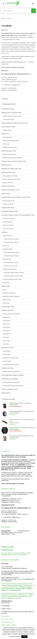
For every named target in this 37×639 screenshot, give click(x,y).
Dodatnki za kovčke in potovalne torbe (12, 158)
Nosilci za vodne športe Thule (10, 190)
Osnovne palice (6, 351)
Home (2, 18)
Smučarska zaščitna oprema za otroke (13, 276)
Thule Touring (6, 341)
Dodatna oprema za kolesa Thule (11, 113)
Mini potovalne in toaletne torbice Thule (13, 161)
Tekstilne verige (7, 300)
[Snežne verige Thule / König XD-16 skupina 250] (4, 430)
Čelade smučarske (7, 235)
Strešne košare (6, 317)
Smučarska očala (7, 259)
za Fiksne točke (6, 354)
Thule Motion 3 (6, 330)
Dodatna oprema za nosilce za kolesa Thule (14, 123)
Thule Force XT (6, 327)
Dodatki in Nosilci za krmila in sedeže (12, 116)
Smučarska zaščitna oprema (10, 269)
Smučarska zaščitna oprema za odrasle (14, 272)
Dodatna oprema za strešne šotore (11, 371)
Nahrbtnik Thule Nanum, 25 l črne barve (20, 403)
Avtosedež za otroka (7, 109)
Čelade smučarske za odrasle (11, 239)
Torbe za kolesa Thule (8, 119)
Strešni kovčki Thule (7, 310)
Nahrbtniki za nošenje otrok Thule (11, 169)
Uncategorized (5, 393)
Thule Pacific (6, 337)
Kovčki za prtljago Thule (8, 151)
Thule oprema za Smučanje (9, 379)
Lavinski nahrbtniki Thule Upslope (11, 382)
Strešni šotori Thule (7, 368)
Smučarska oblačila (7, 249)
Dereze (4, 290)
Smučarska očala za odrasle (11, 262)
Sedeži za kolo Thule (8, 204)
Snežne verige (5, 286)
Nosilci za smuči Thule (8, 186)
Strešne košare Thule (7, 307)
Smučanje (4, 232)
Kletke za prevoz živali (8, 127)
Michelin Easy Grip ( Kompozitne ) (11, 296)
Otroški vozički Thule (7, 208)
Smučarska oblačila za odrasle (11, 252)
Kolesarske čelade (7, 137)
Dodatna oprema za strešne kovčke (11, 314)
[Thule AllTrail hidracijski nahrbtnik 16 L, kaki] (4, 438)
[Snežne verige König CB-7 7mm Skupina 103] (4, 414)
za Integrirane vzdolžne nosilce (10, 358)
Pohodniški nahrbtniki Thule (9, 211)
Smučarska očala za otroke (10, 266)
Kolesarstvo (5, 134)
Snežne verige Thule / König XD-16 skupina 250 (22, 427)
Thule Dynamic (6, 320)
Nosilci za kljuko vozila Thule (10, 176)
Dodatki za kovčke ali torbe (9, 154)
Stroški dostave (7, 550)
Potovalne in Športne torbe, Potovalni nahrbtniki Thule (17, 215)
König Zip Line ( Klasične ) (9, 293)
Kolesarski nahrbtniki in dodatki (10, 140)
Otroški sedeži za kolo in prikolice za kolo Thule (15, 197)
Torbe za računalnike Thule (9, 389)
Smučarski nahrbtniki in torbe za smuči (12, 279)
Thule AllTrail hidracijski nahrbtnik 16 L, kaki (21, 436)
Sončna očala (6, 144)
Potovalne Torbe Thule (8, 218)
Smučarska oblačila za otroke (11, 256)
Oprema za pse (5, 194)
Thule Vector (6, 344)
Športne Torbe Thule (8, 225)
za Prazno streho (7, 361)
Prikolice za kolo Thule (8, 201)
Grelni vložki (6, 246)
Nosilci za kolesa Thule (8, 172)
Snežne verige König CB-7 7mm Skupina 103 (21, 411)
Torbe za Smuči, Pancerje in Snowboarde (13, 386)
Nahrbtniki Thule (6, 165)
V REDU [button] (24, 636)
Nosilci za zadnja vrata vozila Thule (12, 179)
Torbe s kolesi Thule (8, 228)
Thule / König (6, 303)
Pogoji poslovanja (7, 547)
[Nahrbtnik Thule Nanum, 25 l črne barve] (4, 405)
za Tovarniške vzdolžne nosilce (10, 364)
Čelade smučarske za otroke (11, 242)
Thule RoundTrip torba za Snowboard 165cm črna (21, 420)
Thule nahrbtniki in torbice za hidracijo (12, 375)
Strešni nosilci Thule (8, 182)
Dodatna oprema (7, 130)
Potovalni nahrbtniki (8, 222)
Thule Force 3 (6, 324)
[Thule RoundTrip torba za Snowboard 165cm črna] (4, 422)
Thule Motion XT (7, 334)
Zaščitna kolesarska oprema (10, 147)
